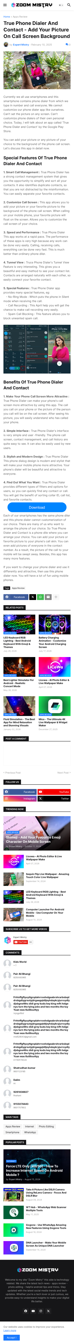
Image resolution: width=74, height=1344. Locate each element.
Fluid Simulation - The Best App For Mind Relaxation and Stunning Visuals (19, 722)
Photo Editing (46, 1126)
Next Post (63, 772)
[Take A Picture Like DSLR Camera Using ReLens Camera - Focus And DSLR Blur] (13, 1194)
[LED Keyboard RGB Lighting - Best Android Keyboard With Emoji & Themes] (13, 897)
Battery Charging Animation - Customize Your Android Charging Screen (52, 642)
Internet (29, 1126)
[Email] (48, 597)
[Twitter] (32, 597)
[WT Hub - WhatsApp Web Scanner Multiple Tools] (13, 1212)
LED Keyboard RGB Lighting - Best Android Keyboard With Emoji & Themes (17, 642)
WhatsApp (30, 1132)
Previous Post (13, 772)
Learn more (9, 1330)
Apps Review (20, 16)
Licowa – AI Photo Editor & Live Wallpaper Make (54, 682)
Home (6, 16)
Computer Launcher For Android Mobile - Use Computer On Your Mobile (45, 912)
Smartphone (12, 1132)
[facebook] (26, 1311)
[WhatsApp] (40, 597)
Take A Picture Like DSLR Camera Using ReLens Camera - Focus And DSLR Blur (46, 1192)
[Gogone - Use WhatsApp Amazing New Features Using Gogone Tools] (13, 1230)
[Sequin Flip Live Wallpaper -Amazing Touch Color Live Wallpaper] (13, 879)
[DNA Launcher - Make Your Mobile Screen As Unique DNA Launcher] (13, 1247)
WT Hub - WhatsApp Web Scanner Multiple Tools (46, 1209)
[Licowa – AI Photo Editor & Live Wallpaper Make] (13, 861)
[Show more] (55, 597)
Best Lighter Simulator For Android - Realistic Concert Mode (18, 683)
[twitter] (48, 1311)
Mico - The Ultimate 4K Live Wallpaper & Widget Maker (53, 722)
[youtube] (33, 1311)
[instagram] (41, 1311)
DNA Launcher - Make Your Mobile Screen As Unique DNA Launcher (46, 1244)
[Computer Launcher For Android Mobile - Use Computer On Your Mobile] (13, 914)
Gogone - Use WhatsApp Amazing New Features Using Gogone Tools (46, 1226)
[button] (4, 5)
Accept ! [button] (11, 1337)
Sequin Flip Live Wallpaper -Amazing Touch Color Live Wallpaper (47, 876)
